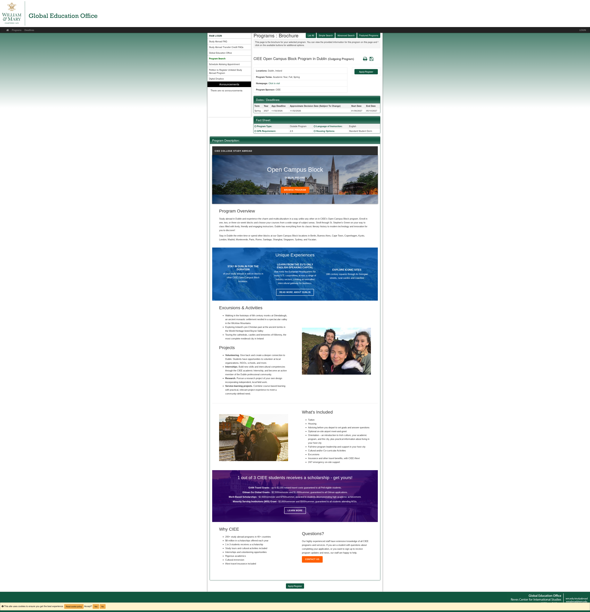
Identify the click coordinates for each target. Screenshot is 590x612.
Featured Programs (368, 35)
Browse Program (295, 190)
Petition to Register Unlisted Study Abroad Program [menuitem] (225, 71)
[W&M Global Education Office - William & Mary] (295, 13)
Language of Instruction (329, 126)
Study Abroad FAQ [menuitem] (218, 41)
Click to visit (274, 83)
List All (311, 35)
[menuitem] (229, 35)
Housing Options (325, 130)
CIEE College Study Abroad (233, 151)
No (102, 606)
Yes (95, 606)
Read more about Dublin (295, 292)
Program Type (264, 126)
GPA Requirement (266, 130)
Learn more (295, 510)
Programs (16, 30)
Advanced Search (346, 35)
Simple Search (326, 35)
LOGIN (582, 30)
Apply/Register (366, 71)
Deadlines (29, 30)
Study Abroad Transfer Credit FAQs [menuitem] (226, 47)
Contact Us (312, 559)
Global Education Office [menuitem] (220, 52)
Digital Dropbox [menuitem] (216, 78)
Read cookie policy (74, 606)
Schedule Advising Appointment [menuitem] (224, 64)
